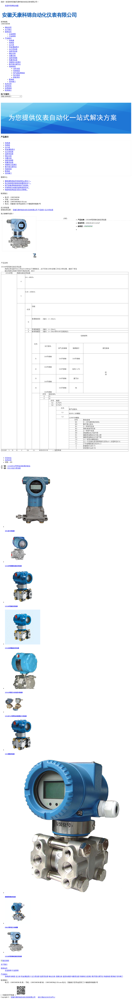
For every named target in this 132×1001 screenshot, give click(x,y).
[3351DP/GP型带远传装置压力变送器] (14, 712)
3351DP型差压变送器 (11, 606)
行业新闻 (12, 36)
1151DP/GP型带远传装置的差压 (18, 466)
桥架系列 (16, 77)
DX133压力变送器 (14, 468)
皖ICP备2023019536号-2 (46, 997)
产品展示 (8, 38)
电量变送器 (13, 60)
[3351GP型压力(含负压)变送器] (25, 688)
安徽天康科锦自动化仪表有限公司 (25, 210)
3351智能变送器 (10, 754)
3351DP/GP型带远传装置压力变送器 (16, 716)
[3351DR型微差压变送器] (22, 644)
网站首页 (8, 27)
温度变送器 (13, 51)
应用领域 (8, 88)
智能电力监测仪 (15, 62)
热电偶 (11, 40)
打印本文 (8, 458)
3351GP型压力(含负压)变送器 (14, 692)
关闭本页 (8, 460)
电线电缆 (12, 66)
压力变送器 (13, 49)
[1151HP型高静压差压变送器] (19, 562)
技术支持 (8, 84)
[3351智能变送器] (21, 750)
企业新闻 (12, 34)
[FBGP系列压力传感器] (18, 923)
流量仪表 (12, 55)
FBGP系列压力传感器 (11, 927)
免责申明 (8, 6)
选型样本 (8, 86)
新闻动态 (8, 32)
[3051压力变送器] (35, 527)
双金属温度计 (14, 47)
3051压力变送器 (10, 531)
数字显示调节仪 (15, 64)
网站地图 (15, 6)
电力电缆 (16, 75)
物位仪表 (12, 53)
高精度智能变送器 (10, 897)
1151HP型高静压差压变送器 (13, 566)
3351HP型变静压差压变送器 (13, 956)
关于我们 (8, 29)
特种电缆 (16, 71)
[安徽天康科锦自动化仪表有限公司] (39, 20)
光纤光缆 (16, 68)
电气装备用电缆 (19, 73)
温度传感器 (13, 58)
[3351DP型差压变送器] (22, 602)
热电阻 (11, 42)
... (18, 181)
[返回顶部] (5, 960)
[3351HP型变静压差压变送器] (16, 952)
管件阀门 (12, 81)
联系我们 (8, 90)
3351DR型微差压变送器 (12, 648)
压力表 (11, 45)
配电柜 (11, 79)
